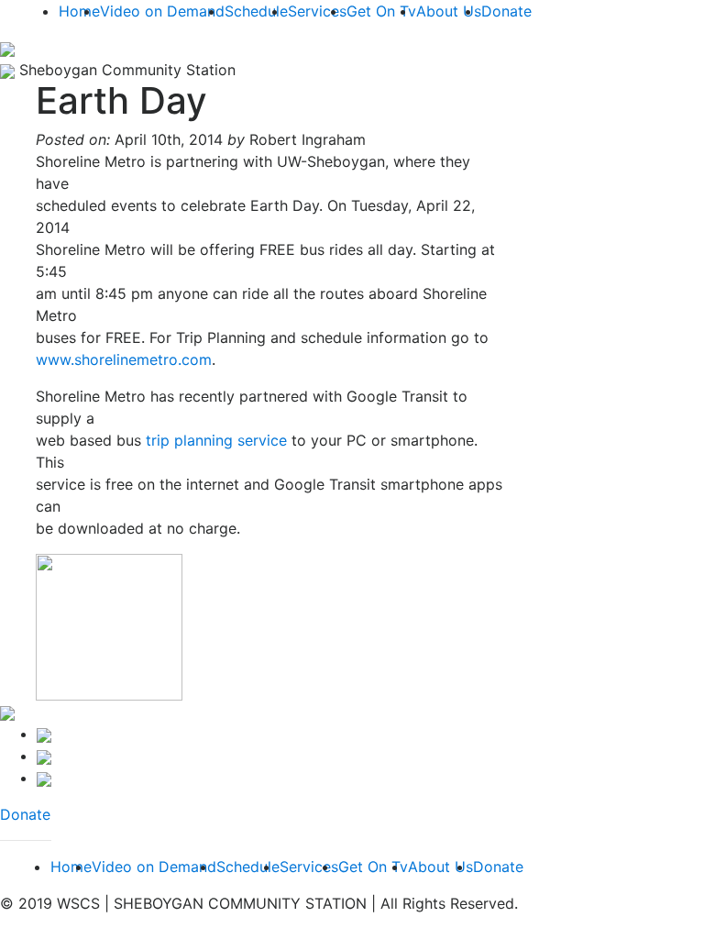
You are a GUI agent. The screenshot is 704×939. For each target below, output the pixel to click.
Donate (506, 11)
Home (79, 11)
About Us (448, 11)
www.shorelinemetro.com (124, 359)
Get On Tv (381, 11)
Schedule (256, 11)
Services (317, 11)
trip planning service (216, 440)
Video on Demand (162, 11)
